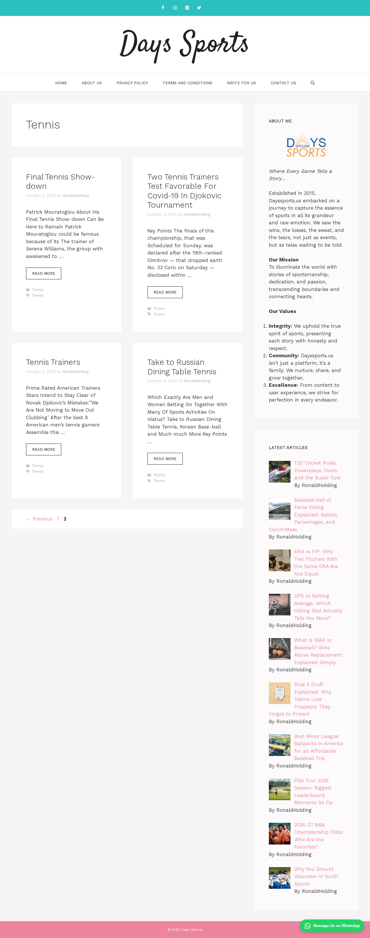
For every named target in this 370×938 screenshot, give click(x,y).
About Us (92, 82)
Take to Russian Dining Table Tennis (181, 367)
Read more (43, 273)
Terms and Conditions (187, 82)
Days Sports (185, 44)
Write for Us (241, 82)
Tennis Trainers (53, 362)
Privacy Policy (132, 82)
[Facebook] (163, 8)
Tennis (38, 289)
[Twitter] (199, 8)
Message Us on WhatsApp (336, 926)
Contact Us (283, 82)
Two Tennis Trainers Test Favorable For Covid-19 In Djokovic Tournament (184, 191)
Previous (39, 519)
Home (61, 82)
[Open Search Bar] (313, 82)
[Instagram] (175, 8)
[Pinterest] (187, 8)
